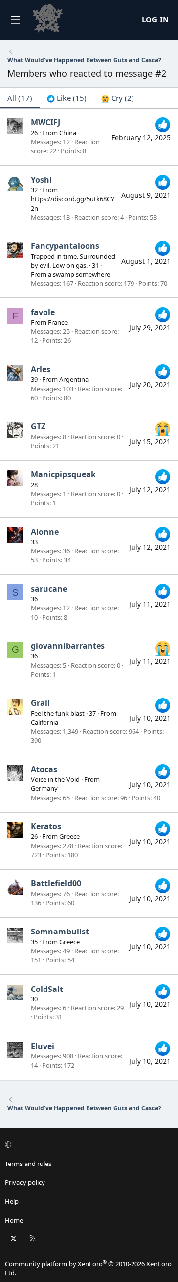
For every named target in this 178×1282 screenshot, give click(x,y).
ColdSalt (47, 989)
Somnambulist (60, 931)
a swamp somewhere (79, 274)
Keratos (46, 826)
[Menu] (15, 19)
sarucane (49, 588)
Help (12, 1201)
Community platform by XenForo (88, 1268)
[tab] (67, 98)
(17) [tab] (19, 98)
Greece (69, 836)
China (67, 132)
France (58, 322)
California (44, 722)
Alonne (45, 531)
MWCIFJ (45, 122)
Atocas (44, 769)
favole (43, 312)
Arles (40, 369)
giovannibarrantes (68, 646)
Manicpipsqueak (63, 474)
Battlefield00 (56, 883)
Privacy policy (25, 1182)
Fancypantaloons (65, 245)
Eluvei (42, 1046)
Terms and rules (28, 1163)
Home (14, 1220)
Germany (44, 788)
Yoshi (41, 180)
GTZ (38, 426)
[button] (87, 1144)
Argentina (74, 379)
